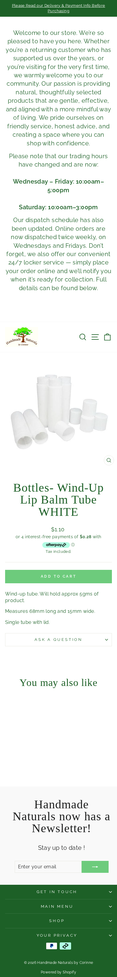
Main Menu (57, 906)
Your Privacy (57, 935)
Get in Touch (57, 892)
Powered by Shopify (58, 972)
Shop (56, 920)
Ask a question (58, 639)
